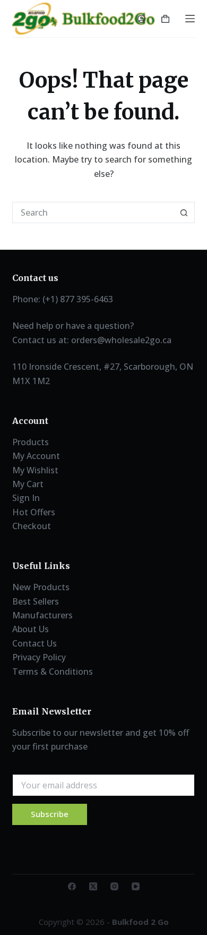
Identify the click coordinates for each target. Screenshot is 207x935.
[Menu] (190, 18)
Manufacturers (42, 615)
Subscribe (49, 814)
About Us (30, 629)
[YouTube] (136, 886)
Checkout (31, 526)
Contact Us (34, 643)
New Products (41, 587)
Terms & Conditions (52, 671)
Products (30, 442)
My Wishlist (35, 470)
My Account (36, 456)
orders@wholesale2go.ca (121, 340)
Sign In (26, 498)
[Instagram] (114, 886)
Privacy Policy (39, 657)
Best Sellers (35, 601)
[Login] (141, 19)
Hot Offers (33, 512)
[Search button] (184, 212)
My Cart (28, 484)
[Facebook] (72, 886)
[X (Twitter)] (93, 886)
